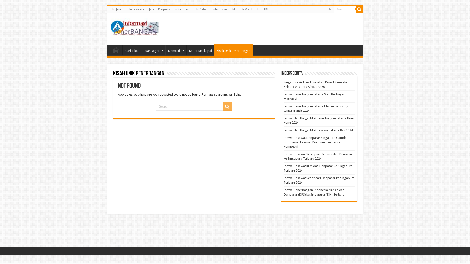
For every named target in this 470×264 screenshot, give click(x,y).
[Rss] (330, 9)
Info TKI (262, 9)
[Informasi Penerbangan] (135, 26)
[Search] (359, 9)
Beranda (116, 50)
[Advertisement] (270, 29)
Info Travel (219, 9)
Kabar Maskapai (200, 51)
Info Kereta (136, 9)
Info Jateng (117, 9)
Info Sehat (201, 9)
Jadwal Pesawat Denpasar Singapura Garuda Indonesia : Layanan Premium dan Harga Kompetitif (315, 142)
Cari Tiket (132, 51)
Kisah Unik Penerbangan (233, 51)
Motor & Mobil (242, 9)
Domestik (174, 51)
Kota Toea (182, 9)
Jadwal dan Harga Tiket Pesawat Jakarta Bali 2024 (318, 130)
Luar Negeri (152, 51)
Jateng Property (159, 9)
